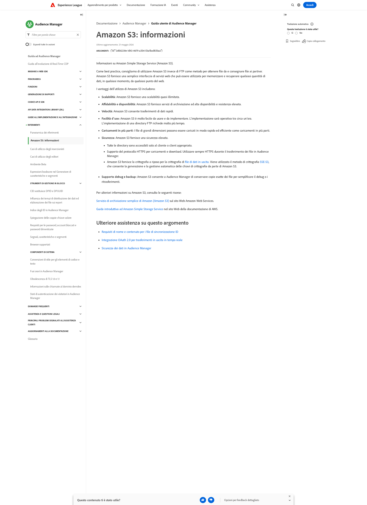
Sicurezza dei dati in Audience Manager (126, 248)
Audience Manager (134, 23)
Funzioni (32, 86)
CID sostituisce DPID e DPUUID (46, 191)
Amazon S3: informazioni (45, 140)
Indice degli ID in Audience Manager (49, 210)
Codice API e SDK (36, 102)
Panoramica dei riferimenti (44, 132)
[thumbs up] (203, 500)
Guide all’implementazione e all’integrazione (52, 117)
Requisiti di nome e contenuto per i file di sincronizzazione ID (140, 232)
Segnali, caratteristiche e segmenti (48, 237)
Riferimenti (34, 125)
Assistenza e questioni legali (44, 314)
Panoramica (34, 79)
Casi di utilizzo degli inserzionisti (47, 149)
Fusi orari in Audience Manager (46, 271)
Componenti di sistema (42, 252)
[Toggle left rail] (81, 15)
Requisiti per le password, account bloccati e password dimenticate (53, 227)
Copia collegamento (316, 41)
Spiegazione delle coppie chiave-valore (50, 217)
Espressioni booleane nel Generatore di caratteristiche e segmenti (50, 173)
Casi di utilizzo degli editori (44, 156)
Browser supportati (40, 244)
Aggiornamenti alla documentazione (48, 331)
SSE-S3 (264, 162)
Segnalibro (295, 41)
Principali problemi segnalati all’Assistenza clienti (52, 322)
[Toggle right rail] (285, 15)
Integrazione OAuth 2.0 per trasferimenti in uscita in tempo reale (142, 240)
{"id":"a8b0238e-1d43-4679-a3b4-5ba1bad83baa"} (136, 50)
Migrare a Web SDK (38, 71)
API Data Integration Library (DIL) (46, 109)
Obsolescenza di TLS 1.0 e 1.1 (44, 279)
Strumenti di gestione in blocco (47, 183)
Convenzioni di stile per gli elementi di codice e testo (55, 261)
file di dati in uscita (197, 162)
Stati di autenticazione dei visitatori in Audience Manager (55, 296)
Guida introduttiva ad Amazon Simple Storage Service (129, 209)
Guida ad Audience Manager (44, 56)
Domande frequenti (38, 306)
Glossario (32, 339)
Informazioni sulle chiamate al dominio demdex (55, 286)
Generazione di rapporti (41, 94)
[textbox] (53, 34)
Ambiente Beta (38, 164)
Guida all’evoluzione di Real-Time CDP (48, 64)
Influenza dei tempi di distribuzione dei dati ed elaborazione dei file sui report (54, 200)
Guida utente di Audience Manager (173, 23)
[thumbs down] (211, 500)
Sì (292, 32)
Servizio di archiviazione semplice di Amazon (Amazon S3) (132, 201)
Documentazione (107, 23)
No (301, 32)
